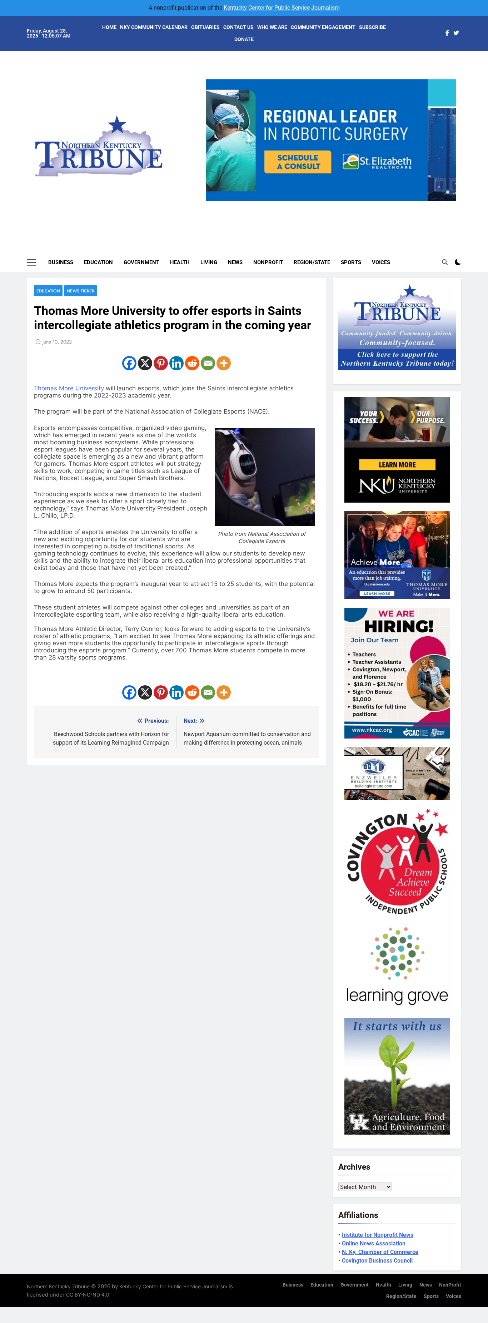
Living (208, 262)
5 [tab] (360, 205)
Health (180, 262)
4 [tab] (347, 205)
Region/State (312, 262)
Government (141, 262)
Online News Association (373, 1243)
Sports (351, 262)
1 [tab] (307, 205)
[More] (223, 363)
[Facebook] (129, 363)
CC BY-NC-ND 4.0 (87, 1295)
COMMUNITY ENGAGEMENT (323, 27)
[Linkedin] (176, 363)
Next (447, 201)
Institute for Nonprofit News (377, 1234)
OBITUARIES (205, 27)
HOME (109, 27)
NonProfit (268, 262)
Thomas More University (70, 388)
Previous (214, 201)
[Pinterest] (161, 363)
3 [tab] (333, 205)
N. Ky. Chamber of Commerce (380, 1252)
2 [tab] (320, 205)
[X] (145, 363)
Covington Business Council (377, 1260)
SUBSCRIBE (372, 27)
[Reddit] (192, 363)
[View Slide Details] (331, 140)
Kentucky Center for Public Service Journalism (282, 7)
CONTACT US (238, 27)
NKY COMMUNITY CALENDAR (154, 27)
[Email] (208, 363)
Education (98, 262)
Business (60, 262)
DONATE (244, 39)
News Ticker (80, 291)
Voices (381, 262)
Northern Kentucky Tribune (58, 1286)
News (235, 262)
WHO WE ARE (272, 27)
